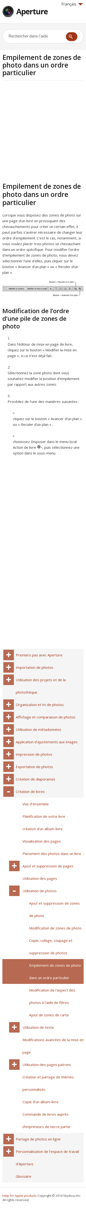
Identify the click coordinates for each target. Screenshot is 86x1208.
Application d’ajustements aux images (47, 741)
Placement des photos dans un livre (51, 853)
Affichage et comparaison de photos (45, 717)
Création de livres (30, 791)
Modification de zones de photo (55, 928)
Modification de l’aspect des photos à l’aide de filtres (52, 996)
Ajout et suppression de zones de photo (54, 909)
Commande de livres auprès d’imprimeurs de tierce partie (46, 1120)
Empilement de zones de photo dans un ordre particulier (55, 971)
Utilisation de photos (39, 890)
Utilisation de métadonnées (38, 729)
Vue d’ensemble (35, 804)
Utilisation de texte (38, 1027)
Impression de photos (34, 754)
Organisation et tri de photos (40, 704)
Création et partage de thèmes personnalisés (48, 1083)
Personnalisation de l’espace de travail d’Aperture (47, 1157)
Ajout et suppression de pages (47, 866)
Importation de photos (34, 667)
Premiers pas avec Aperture (39, 655)
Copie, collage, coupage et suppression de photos (50, 946)
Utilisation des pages (39, 878)
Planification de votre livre (43, 816)
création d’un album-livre (42, 828)
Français (68, 4)
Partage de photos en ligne (38, 1139)
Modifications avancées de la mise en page (53, 1046)
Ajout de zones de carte (49, 1015)
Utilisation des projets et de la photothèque (41, 686)
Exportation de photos (34, 766)
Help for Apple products (19, 1195)
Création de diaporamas (35, 779)
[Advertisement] (43, 131)
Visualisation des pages (41, 841)
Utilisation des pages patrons (46, 1064)
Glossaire (23, 1176)
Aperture (32, 11)
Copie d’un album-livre (40, 1101)
